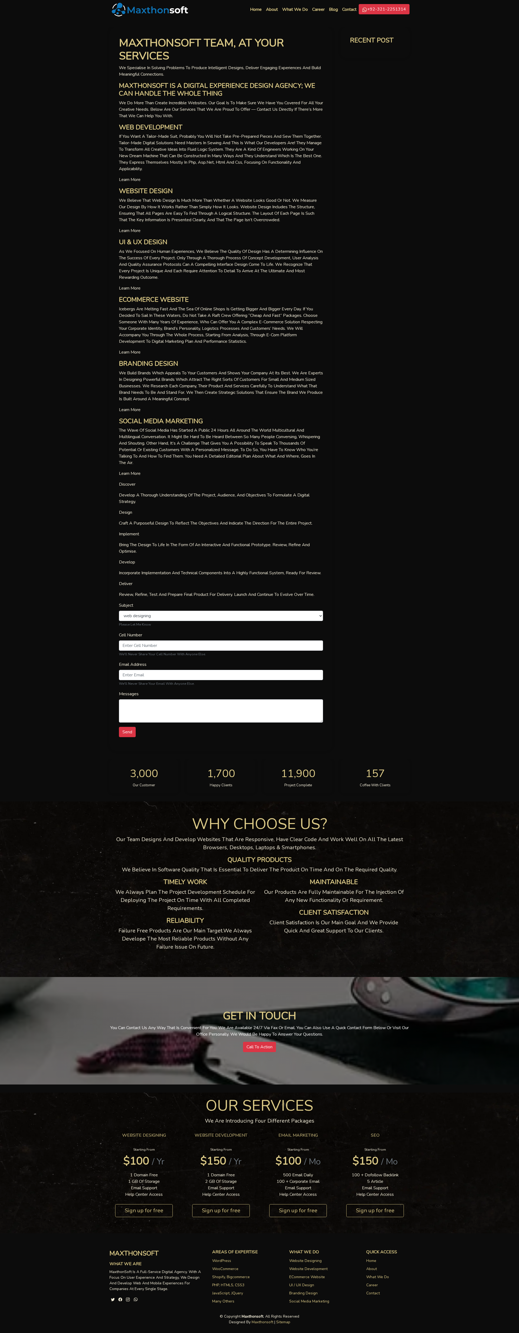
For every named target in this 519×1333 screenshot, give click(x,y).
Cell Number (130, 635)
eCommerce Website (307, 1277)
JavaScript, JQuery (227, 1293)
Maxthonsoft (262, 1322)
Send (127, 732)
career (318, 9)
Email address (133, 664)
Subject (126, 605)
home (371, 1260)
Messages (129, 694)
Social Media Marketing (309, 1301)
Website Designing (305, 1260)
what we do (295, 9)
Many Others (223, 1301)
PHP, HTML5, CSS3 (228, 1285)
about (371, 1268)
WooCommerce (225, 1268)
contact (373, 1293)
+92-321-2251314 (386, 9)
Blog (333, 9)
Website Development (308, 1268)
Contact (349, 9)
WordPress (221, 1260)
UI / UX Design (301, 1285)
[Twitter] (112, 1299)
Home (257, 9)
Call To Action (259, 1047)
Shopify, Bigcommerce (231, 1277)
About (272, 9)
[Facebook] (120, 1299)
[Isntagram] (128, 1299)
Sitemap (283, 1322)
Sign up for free (144, 1210)
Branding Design (303, 1293)
